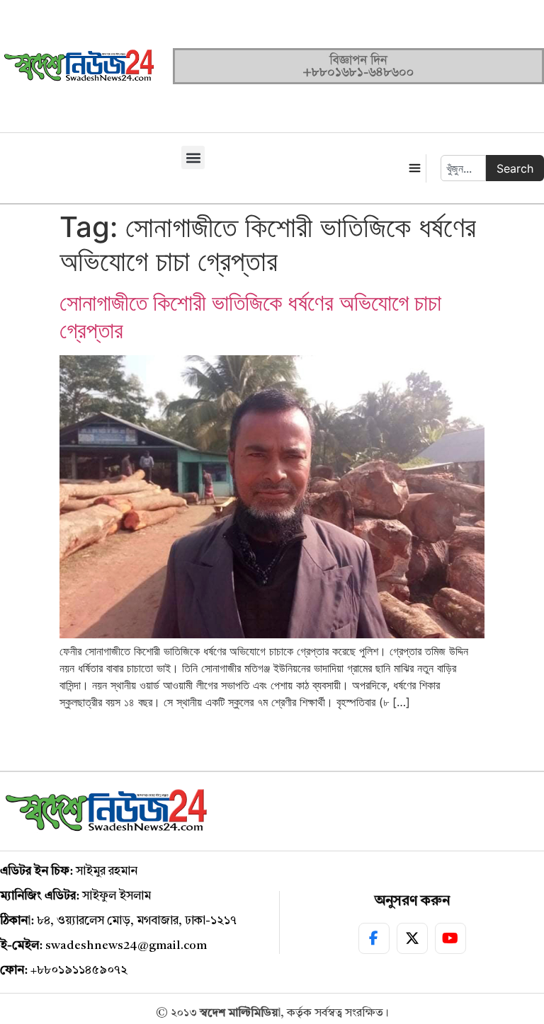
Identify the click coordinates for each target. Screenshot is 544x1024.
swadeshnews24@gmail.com (126, 946)
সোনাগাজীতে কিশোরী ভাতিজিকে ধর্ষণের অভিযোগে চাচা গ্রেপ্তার (250, 316)
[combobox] (463, 168)
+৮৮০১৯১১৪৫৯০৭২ (79, 971)
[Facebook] (374, 938)
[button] (193, 157)
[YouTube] (450, 938)
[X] (412, 938)
